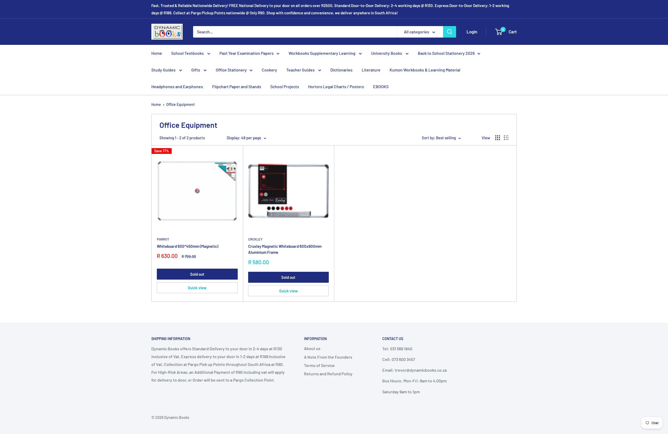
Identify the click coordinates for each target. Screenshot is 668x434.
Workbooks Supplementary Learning (322, 53)
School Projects (284, 86)
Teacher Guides (300, 69)
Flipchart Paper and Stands (236, 86)
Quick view (197, 287)
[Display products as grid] (497, 137)
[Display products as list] (506, 137)
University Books (387, 53)
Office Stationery (231, 69)
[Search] (449, 32)
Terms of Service (319, 365)
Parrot (163, 239)
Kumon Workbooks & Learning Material (425, 69)
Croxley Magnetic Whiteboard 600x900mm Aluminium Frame (284, 249)
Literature (371, 69)
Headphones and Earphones (177, 86)
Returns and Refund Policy (328, 373)
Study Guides (163, 69)
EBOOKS (381, 86)
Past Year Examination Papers (246, 53)
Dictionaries (341, 69)
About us (312, 348)
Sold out (197, 274)
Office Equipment (180, 104)
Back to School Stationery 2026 (446, 53)
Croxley (255, 239)
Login (472, 31)
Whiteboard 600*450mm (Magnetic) (187, 246)
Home (156, 53)
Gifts (196, 69)
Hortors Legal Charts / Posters (336, 86)
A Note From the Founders (328, 356)
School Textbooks (188, 53)
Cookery (269, 69)
